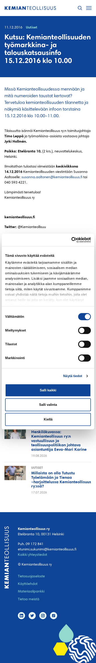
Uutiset (31, 27)
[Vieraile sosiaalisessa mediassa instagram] (42, 615)
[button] (79, 8)
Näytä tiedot (72, 376)
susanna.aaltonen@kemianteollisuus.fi (51, 177)
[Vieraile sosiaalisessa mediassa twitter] (32, 615)
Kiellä (48, 419)
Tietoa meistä (28, 599)
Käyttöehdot (28, 584)
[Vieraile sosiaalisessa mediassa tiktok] (53, 615)
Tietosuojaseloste (31, 576)
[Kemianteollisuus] (30, 8)
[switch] (84, 330)
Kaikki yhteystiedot (32, 555)
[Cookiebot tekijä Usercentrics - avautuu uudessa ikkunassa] (71, 240)
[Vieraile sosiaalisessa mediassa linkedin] (21, 615)
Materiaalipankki (31, 591)
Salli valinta (48, 404)
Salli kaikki (48, 390)
